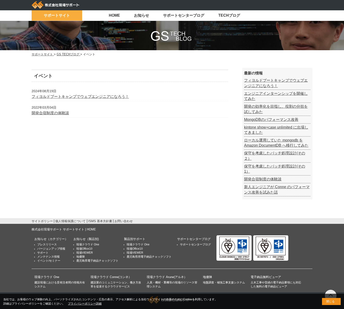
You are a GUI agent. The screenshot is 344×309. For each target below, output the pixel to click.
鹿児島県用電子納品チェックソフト (149, 256)
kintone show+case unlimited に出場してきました (276, 129)
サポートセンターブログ (183, 15)
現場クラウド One (87, 244)
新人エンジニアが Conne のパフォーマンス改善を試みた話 (277, 189)
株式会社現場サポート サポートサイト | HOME (64, 229)
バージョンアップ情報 (51, 248)
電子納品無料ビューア (266, 277)
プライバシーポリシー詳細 (85, 303)
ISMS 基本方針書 (100, 221)
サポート (42, 252)
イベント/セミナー (48, 260)
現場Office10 (84, 248)
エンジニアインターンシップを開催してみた (276, 96)
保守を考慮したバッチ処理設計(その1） (274, 168)
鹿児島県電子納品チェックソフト (97, 260)
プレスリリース (47, 244)
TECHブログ (229, 15)
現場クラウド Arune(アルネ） (167, 277)
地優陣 (80, 256)
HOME (114, 15)
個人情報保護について (70, 221)
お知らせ (141, 15)
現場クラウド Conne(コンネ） (111, 277)
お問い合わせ (123, 221)
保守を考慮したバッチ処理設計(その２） (274, 155)
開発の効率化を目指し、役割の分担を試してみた (276, 109)
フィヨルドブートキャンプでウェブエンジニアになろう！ (80, 97)
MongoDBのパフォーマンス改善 (271, 120)
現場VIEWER (84, 252)
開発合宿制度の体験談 (50, 113)
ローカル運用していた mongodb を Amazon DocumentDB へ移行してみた (276, 142)
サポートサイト (57, 15)
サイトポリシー (42, 221)
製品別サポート (134, 239)
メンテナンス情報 (48, 256)
